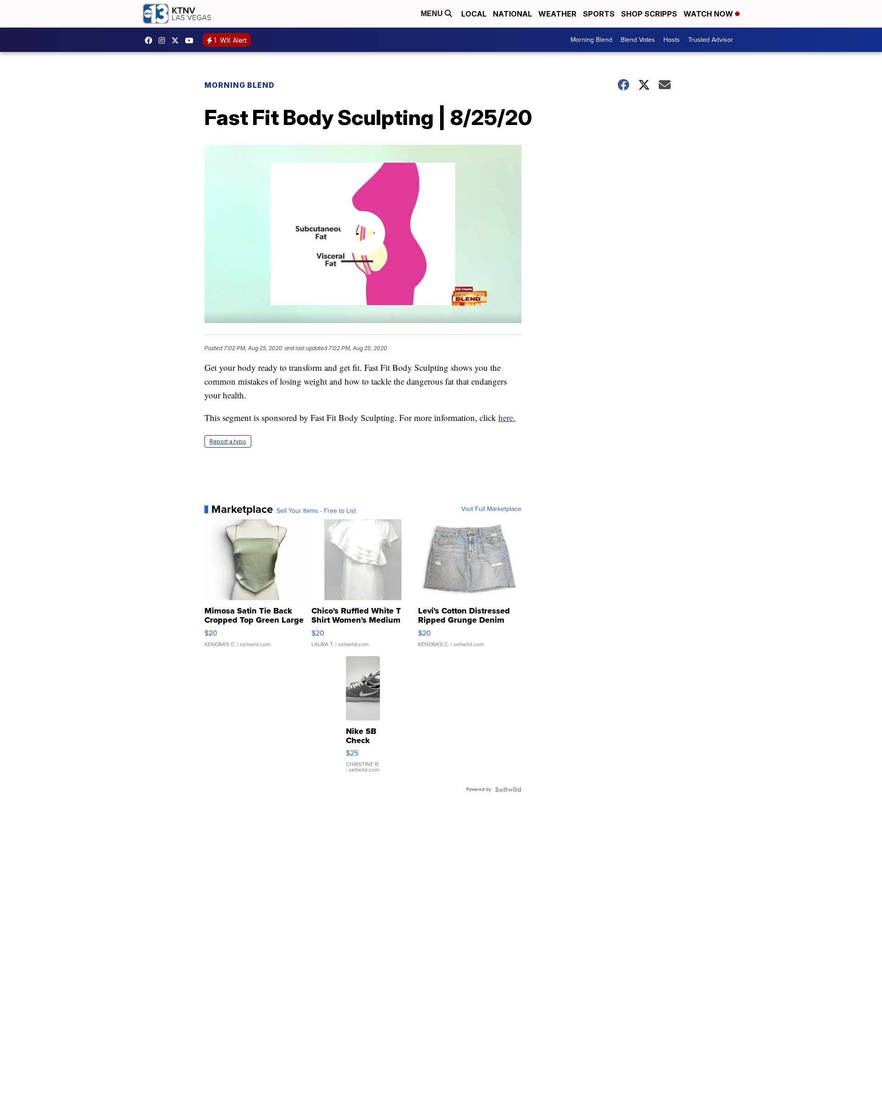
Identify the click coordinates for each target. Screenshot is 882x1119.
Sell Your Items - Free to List (316, 511)
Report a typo (227, 441)
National (512, 13)
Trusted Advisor (710, 40)
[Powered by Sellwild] (508, 789)
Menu (433, 13)
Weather (557, 13)
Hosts (671, 40)
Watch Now (709, 13)
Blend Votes (638, 40)
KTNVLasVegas (151, 40)
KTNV (177, 40)
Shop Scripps (649, 13)
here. (506, 417)
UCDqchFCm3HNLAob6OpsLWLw (191, 40)
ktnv (164, 40)
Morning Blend (591, 40)
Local (473, 13)
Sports (599, 13)
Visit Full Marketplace (491, 509)
